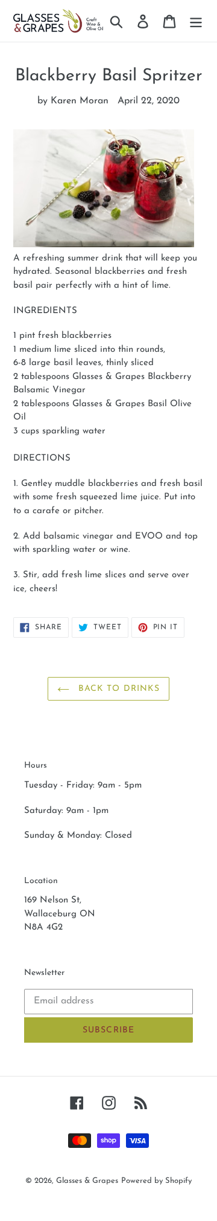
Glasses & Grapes (87, 1181)
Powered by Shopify (156, 1181)
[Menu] (196, 20)
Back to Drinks (117, 688)
